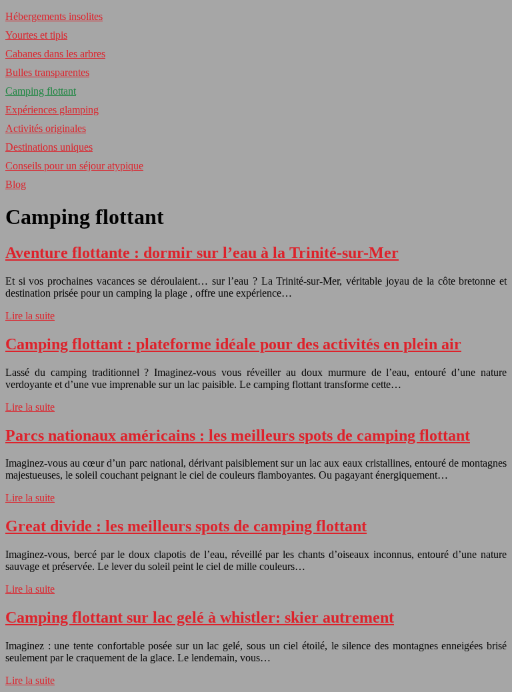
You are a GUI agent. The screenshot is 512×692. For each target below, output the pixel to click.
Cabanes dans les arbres (55, 53)
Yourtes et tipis (36, 35)
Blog (15, 184)
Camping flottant (40, 91)
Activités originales (45, 128)
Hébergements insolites (54, 16)
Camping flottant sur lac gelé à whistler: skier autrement (199, 617)
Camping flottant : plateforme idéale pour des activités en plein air (233, 344)
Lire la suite (30, 315)
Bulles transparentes (47, 72)
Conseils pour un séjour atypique (74, 165)
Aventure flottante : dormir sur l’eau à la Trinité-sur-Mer (202, 252)
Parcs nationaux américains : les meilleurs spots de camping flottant (237, 435)
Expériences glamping (52, 109)
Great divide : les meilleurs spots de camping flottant (186, 526)
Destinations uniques (49, 147)
